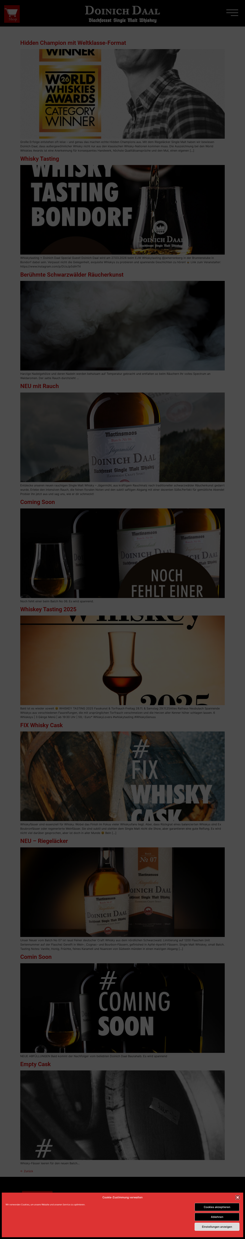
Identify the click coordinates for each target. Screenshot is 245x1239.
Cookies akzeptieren (217, 1207)
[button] (237, 1197)
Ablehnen (217, 1217)
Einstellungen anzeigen (217, 1226)
